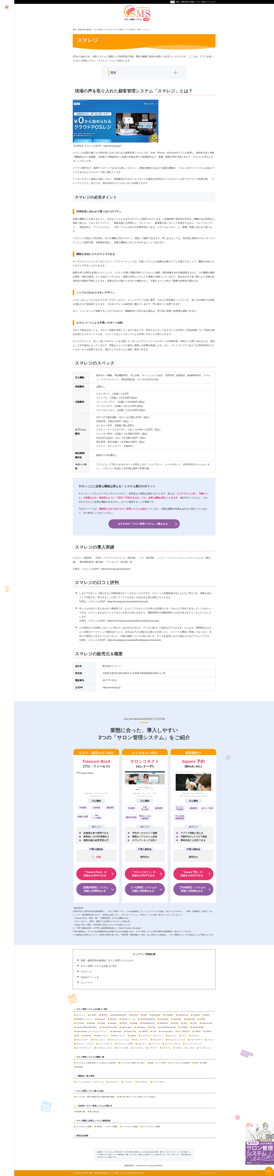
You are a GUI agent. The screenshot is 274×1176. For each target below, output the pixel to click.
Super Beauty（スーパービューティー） (91, 1031)
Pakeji (102, 1023)
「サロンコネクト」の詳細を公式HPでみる (143, 874)
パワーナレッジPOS (125, 1044)
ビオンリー (142, 1044)
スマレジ (210, 1040)
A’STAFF (93, 1015)
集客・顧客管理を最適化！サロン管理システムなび (195, 2)
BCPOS (104, 1015)
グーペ (184, 1036)
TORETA (144, 1031)
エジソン (159, 1036)
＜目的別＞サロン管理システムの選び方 (94, 1106)
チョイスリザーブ (105, 1044)
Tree (154, 1031)
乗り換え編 (94, 1112)
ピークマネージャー (84, 1048)
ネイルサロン (143, 1082)
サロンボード (158, 1040)
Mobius (92, 1023)
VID (77, 1036)
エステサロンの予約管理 (180, 1063)
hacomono (164, 1019)
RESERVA (164, 1023)
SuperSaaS (116, 1031)
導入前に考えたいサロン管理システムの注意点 (137, 1097)
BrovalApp (156, 1015)
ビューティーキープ (172, 1044)
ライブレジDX (122, 1048)
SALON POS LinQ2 (109, 1027)
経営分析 (79, 1067)
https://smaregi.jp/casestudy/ (115, 569)
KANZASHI (190, 1019)
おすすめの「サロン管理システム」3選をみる (143, 523)
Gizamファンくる (90, 977)
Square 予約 (131, 1031)
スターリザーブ (196, 1040)
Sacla (195, 1023)
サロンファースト (141, 1040)
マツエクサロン (159, 1082)
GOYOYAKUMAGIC (147, 1019)
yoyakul (133, 1036)
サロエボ (195, 1036)
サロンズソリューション (119, 1040)
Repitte (135, 1023)
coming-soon (183, 1015)
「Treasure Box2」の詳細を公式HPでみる (95, 874)
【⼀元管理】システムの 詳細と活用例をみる (143, 889)
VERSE (208, 1031)
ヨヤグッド (86, 971)
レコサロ (190, 1048)
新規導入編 (80, 1112)
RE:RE (124, 1023)
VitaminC (87, 1036)
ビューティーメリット (193, 1044)
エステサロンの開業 (84, 1127)
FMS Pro (113, 1019)
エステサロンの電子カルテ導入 (133, 1063)
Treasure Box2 (167, 1031)
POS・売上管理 (201, 1063)
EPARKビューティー (84, 1019)
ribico (185, 1023)
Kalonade (177, 1019)
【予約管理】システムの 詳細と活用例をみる (192, 889)
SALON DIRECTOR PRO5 (86, 1027)
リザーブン (166, 1048)
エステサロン (114, 1082)
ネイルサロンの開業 (130, 1127)
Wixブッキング (119, 1036)
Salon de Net (207, 1023)
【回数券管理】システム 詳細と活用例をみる (95, 889)
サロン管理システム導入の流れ (90, 1091)
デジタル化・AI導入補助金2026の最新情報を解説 (95, 1097)
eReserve (101, 1019)
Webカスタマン (102, 1036)
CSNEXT (196, 1015)
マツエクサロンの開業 (151, 1127)
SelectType (141, 1027)
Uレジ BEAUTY (184, 1031)
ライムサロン (138, 1048)
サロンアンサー (82, 1040)
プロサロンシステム (104, 1048)
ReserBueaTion (149, 1023)
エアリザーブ (146, 1036)
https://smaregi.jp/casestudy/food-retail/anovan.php (133, 621)
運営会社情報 (82, 1135)
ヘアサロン (128, 1082)
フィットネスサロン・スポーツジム (90, 1082)
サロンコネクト (99, 1040)
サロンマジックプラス (176, 1040)
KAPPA (202, 1019)
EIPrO (207, 1015)
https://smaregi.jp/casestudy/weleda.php (128, 601)
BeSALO (134, 1015)
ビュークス (86, 982)
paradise (113, 1023)
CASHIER (169, 1015)
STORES (184, 1027)
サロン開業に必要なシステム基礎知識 (93, 1120)
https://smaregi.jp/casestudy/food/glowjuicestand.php (134, 640)
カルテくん (172, 1036)
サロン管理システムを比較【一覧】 (99, 966)
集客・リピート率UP (158, 1063)
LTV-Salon (80, 1023)
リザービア (152, 1048)
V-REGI (197, 1031)
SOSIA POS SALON (168, 1027)
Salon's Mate (127, 1027)
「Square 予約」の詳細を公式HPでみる (192, 874)
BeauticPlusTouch (119, 1015)
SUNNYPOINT (198, 1027)
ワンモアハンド (205, 1048)
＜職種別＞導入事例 (85, 1076)
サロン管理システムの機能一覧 (90, 1057)
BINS (145, 1015)
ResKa (175, 1023)
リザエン (179, 1048)
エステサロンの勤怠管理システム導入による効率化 (96, 1063)
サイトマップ (207, 1173)
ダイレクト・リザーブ (84, 1044)
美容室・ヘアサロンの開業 (107, 1127)
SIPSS (152, 1027)
